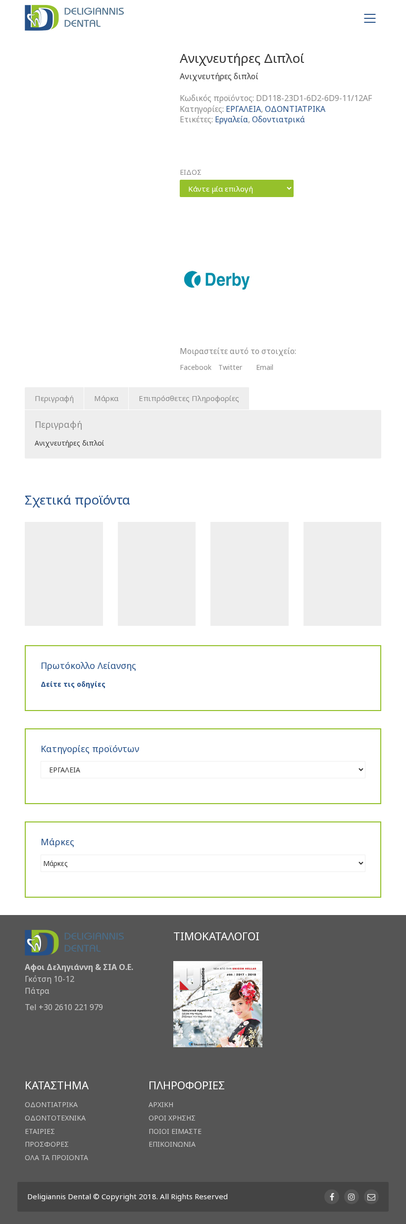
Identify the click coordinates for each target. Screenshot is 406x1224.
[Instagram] (351, 1196)
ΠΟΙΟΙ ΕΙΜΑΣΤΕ (175, 1131)
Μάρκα (106, 398)
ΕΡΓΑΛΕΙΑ (243, 109)
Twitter (230, 367)
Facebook (195, 367)
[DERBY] (217, 280)
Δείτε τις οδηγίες (73, 684)
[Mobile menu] (370, 18)
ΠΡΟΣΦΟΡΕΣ (47, 1144)
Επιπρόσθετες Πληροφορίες (189, 398)
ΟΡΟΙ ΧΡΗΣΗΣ (172, 1118)
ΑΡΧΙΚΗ (161, 1104)
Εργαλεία (231, 119)
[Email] (371, 1196)
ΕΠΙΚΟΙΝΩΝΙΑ (172, 1144)
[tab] (54, 398)
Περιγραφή (54, 398)
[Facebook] (331, 1196)
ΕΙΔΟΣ (191, 172)
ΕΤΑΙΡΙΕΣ (40, 1131)
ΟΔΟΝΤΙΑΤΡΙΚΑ (295, 109)
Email (264, 367)
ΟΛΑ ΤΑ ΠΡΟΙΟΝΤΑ (56, 1157)
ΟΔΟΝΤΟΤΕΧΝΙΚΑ (55, 1118)
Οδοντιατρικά (278, 119)
